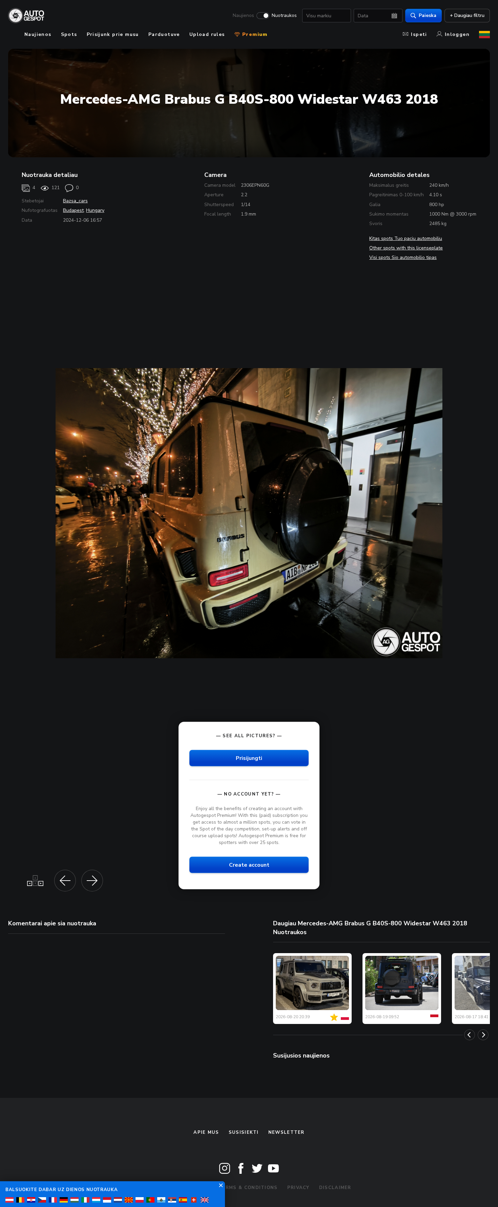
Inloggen (457, 34)
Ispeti (419, 34)
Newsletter (286, 1132)
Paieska (427, 15)
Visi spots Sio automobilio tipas (403, 257)
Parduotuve (164, 34)
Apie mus (206, 1132)
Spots (69, 34)
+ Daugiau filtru (467, 15)
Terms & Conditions (248, 1188)
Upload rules (207, 34)
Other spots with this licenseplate (406, 248)
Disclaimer (335, 1188)
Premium (254, 34)
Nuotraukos (284, 15)
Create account (249, 865)
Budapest (73, 210)
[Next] (483, 1035)
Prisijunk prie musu (113, 34)
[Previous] (469, 1035)
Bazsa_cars (75, 201)
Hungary (95, 210)
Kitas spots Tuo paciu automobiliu (405, 238)
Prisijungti (249, 758)
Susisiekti (244, 1132)
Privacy (298, 1188)
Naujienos (243, 15)
